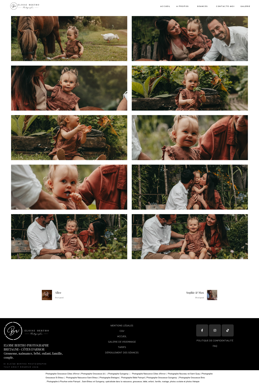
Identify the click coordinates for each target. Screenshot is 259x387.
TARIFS (122, 347)
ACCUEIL (165, 6)
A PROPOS (182, 6)
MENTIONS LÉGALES (121, 325)
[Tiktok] (228, 330)
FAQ (215, 346)
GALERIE (245, 6)
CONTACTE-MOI (225, 6)
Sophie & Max (195, 292)
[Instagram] (215, 330)
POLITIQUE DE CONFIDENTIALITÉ (214, 340)
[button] (24, 6)
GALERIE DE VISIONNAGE (122, 341)
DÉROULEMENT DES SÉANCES (122, 352)
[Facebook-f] (202, 330)
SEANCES (202, 6)
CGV (122, 331)
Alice (58, 292)
